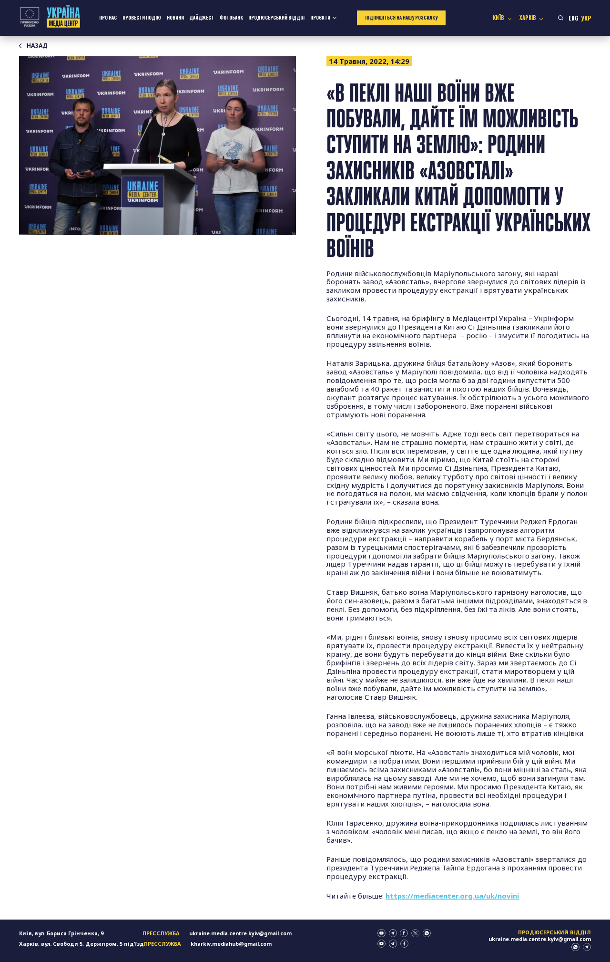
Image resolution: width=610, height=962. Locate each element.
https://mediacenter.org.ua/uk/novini (452, 895)
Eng (574, 17)
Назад (37, 46)
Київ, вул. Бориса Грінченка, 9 (61, 933)
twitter (415, 933)
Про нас (108, 17)
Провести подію (141, 17)
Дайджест (201, 17)
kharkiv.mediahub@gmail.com (231, 943)
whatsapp (427, 933)
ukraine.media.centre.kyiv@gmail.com (240, 933)
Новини (175, 17)
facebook (404, 933)
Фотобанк (231, 17)
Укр (586, 17)
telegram (393, 933)
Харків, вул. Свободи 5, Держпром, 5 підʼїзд (81, 943)
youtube (381, 933)
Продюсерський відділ (276, 17)
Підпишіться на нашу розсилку (401, 17)
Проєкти (320, 17)
